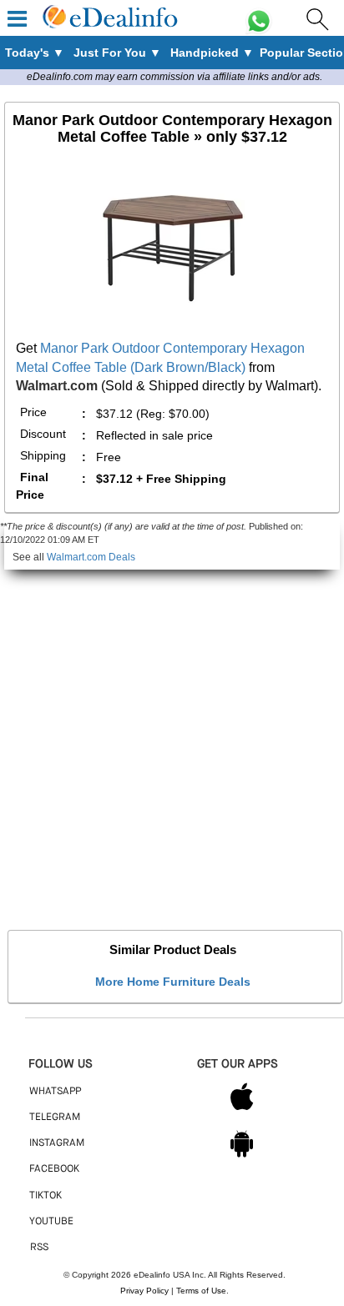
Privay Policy (144, 1290)
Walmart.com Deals (91, 557)
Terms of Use (201, 1290)
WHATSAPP (55, 1092)
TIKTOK (45, 1196)
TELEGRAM (54, 1118)
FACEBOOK (54, 1169)
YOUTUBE (51, 1222)
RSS (39, 1248)
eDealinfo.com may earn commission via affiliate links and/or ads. (174, 77)
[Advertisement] (172, 741)
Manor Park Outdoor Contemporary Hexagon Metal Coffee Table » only (172, 128)
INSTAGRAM (56, 1143)
